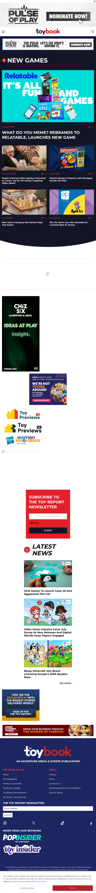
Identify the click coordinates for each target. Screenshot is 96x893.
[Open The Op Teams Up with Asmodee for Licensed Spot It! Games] (72, 202)
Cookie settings (27, 888)
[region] (48, 882)
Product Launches (12, 783)
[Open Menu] (3, 31)
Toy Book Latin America (14, 792)
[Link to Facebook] (91, 824)
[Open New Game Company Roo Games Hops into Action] (24, 202)
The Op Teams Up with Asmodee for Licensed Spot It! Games (69, 223)
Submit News (56, 792)
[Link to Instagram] (5, 823)
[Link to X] (34, 822)
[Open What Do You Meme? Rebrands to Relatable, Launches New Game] (48, 96)
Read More (42, 881)
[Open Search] (92, 31)
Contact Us (54, 783)
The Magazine (10, 779)
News (6, 774)
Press (51, 779)
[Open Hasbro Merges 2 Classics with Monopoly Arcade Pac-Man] (72, 158)
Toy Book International (14, 797)
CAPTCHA (34, 523)
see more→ (66, 683)
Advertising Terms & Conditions (64, 788)
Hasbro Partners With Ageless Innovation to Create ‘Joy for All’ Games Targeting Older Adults (24, 180)
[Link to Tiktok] (62, 823)
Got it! (73, 888)
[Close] (95, 1)
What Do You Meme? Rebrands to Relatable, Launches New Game (41, 135)
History (52, 774)
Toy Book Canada (11, 788)
